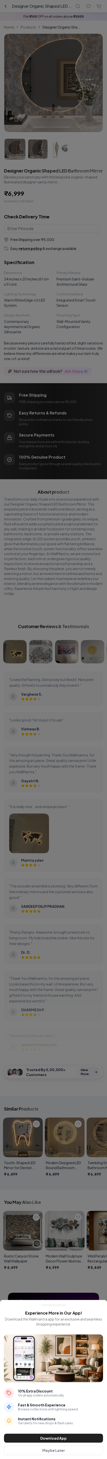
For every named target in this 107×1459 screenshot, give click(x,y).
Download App (53, 1438)
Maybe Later (53, 1450)
